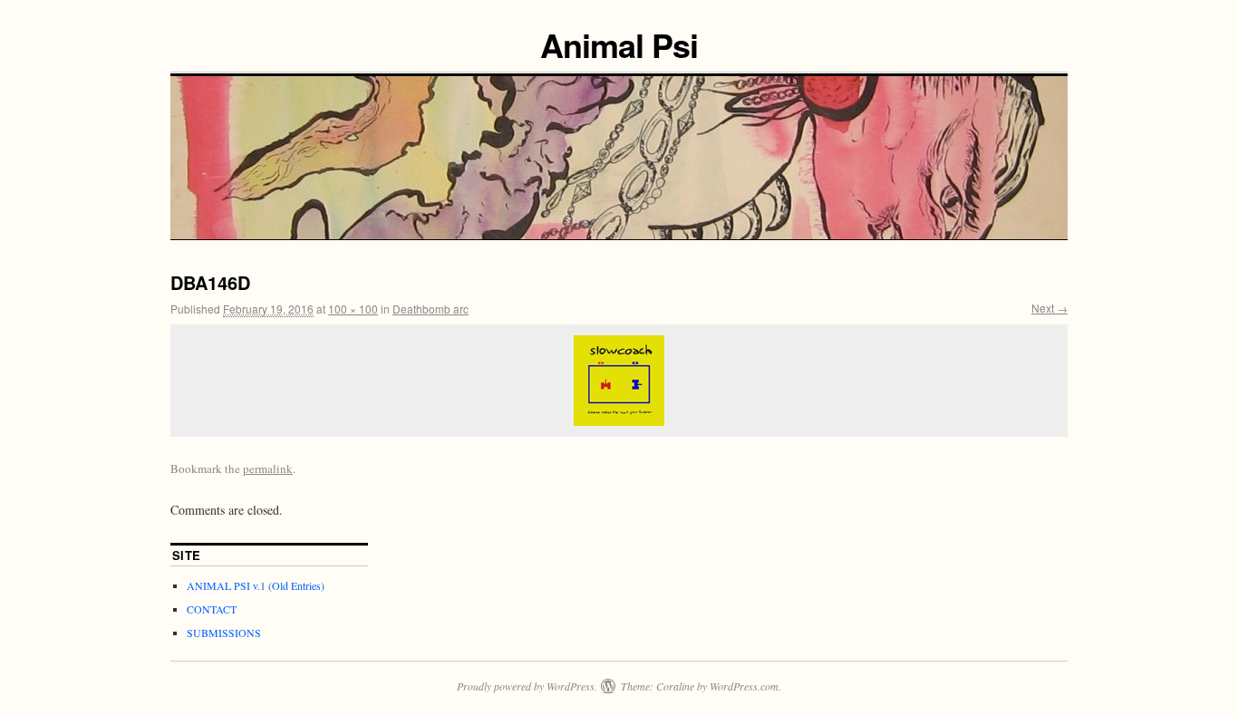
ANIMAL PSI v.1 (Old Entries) (255, 585)
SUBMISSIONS (224, 632)
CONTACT (212, 609)
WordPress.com (744, 686)
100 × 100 (353, 308)
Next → (1049, 307)
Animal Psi (618, 44)
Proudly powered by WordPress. (527, 686)
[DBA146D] (619, 380)
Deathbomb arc (430, 308)
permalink (268, 468)
